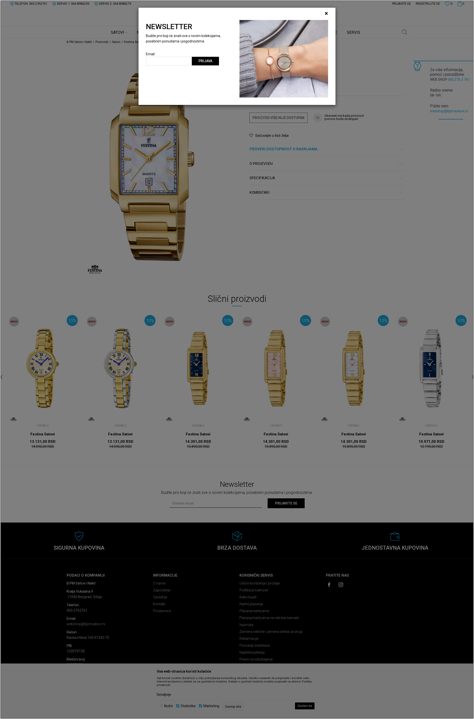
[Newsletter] (283, 58)
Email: (150, 54)
